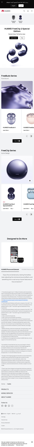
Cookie (3, 425)
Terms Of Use (4, 420)
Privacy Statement (5, 422)
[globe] (1, 413)
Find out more (19, 445)
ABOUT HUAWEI (6, 397)
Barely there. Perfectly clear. (17, 34)
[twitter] (6, 406)
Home (3, 384)
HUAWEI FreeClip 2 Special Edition (17, 29)
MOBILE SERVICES (7, 393)
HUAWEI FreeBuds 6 (9, 127)
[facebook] (2, 406)
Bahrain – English (6, 413)
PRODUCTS (5, 389)
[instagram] (12, 406)
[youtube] (9, 406)
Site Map (3, 417)
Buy (22, 38)
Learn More (14, 38)
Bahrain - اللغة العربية (16, 413)
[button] (24, 11)
